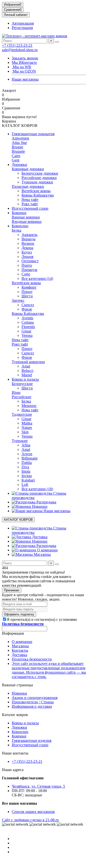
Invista (27, 476)
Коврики (19, 213)
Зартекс (18, 300)
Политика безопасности (32, 659)
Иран (16, 392)
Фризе (27, 309)
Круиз (27, 252)
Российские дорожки (39, 178)
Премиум (29, 270)
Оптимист (30, 261)
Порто (27, 265)
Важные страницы (17, 685)
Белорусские (22, 384)
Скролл (28, 305)
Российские (21, 397)
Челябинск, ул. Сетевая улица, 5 (38, 786)
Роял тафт (30, 204)
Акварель (29, 235)
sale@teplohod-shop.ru (20, 50)
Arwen (27, 454)
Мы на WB (21, 67)
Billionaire (30, 458)
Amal (26, 366)
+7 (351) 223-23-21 (17, 45)
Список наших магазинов (33, 812)
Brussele (18, 151)
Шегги (27, 296)
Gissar (26, 331)
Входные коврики (27, 221)
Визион (28, 243)
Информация (13, 633)
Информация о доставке (32, 706)
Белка (16, 230)
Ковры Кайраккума (38, 195)
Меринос (29, 406)
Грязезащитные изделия (31, 740)
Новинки (39, 506)
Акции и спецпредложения (34, 698)
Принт (27, 292)
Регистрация (22, 28)
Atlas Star (19, 143)
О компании (47, 550)
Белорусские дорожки (40, 173)
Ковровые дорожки (28, 169)
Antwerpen (20, 138)
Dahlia (27, 463)
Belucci (27, 370)
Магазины (42, 554)
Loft (25, 484)
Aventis (27, 318)
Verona (27, 335)
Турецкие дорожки (37, 182)
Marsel (27, 375)
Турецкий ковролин (28, 362)
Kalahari (28, 480)
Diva (25, 467)
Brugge (17, 147)
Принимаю (11, 590)
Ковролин (20, 226)
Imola (26, 471)
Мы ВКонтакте (24, 62)
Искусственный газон (30, 208)
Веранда (28, 239)
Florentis (28, 327)
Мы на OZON (24, 71)
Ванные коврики (26, 217)
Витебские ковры (36, 191)
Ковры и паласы (25, 379)
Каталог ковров (15, 715)
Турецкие (20, 441)
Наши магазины (25, 79)
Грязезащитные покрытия (33, 134)
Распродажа (45, 502)
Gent (15, 160)
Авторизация (23, 23)
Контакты (20, 650)
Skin (25, 432)
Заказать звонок (25, 58)
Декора (27, 248)
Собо (26, 274)
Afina (26, 445)
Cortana (28, 322)
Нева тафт (30, 200)
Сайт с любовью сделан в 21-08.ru (30, 820)
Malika (27, 423)
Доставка (39, 537)
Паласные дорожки (28, 186)
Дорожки (19, 164)
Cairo (16, 156)
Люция (27, 257)
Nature (27, 427)
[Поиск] (57, 42)
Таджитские (22, 414)
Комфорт (29, 287)
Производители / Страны (33, 702)
